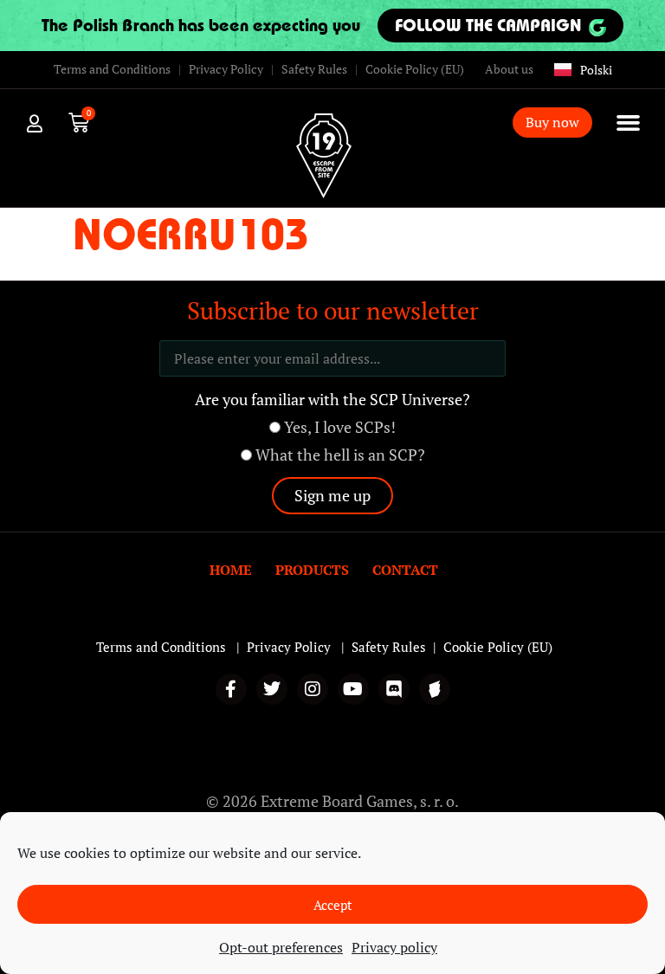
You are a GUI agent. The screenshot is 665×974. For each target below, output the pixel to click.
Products (312, 569)
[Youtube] (353, 689)
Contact (405, 569)
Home (231, 569)
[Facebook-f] (231, 689)
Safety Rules (314, 69)
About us (509, 69)
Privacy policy (394, 947)
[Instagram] (312, 689)
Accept (332, 904)
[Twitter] (271, 689)
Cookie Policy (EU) (414, 69)
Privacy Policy (226, 69)
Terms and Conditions (112, 69)
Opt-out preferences (281, 947)
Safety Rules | (397, 646)
